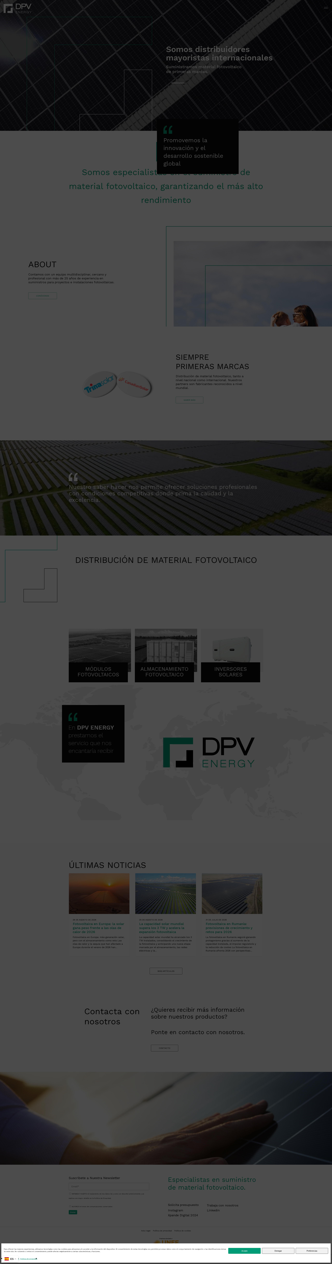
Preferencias (312, 1251)
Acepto (244, 1251)
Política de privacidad (28, 1259)
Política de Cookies (11, 1259)
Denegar (278, 1251)
